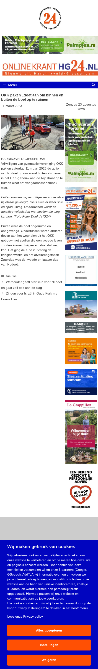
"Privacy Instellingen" (30, 608)
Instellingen (49, 645)
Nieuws (11, 276)
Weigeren (49, 660)
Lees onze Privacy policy (25, 616)
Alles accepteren (49, 630)
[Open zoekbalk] (93, 85)
